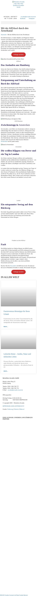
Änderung (10, 409)
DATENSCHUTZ (19, 406)
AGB (12, 406)
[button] (18, 22)
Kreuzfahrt (13, 266)
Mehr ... (6, 326)
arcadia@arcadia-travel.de (15, 390)
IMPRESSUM (6, 406)
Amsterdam (4, 141)
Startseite (3, 34)
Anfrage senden (18, 54)
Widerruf (21, 409)
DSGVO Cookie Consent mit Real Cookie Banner (14, 595)
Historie (16, 409)
